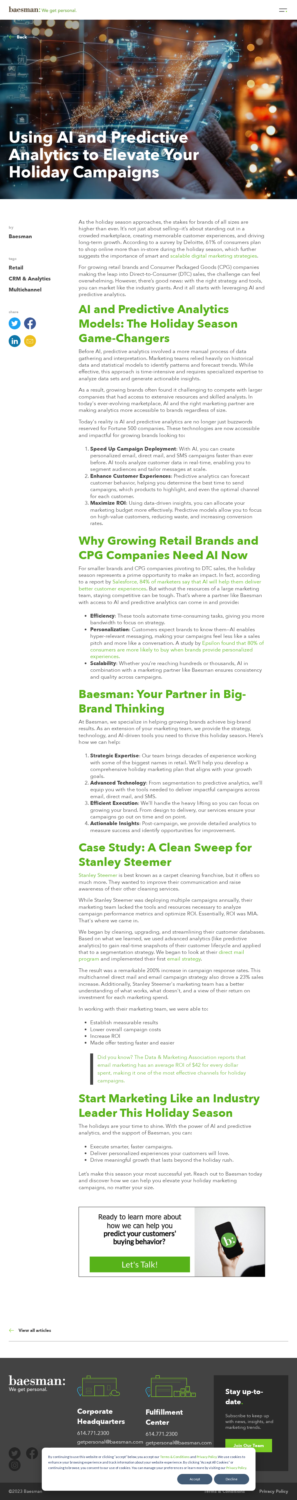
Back (22, 37)
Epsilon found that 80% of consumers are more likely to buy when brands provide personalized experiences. (177, 650)
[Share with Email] (31, 341)
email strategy (184, 959)
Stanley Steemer (99, 875)
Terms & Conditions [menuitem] (224, 1491)
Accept (195, 1479)
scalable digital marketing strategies (213, 256)
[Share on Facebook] (31, 323)
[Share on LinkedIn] (16, 341)
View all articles (35, 1330)
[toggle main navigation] (283, 9)
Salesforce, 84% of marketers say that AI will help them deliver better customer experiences (170, 585)
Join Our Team (248, 1445)
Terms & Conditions (175, 1457)
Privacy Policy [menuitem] (273, 1491)
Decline (232, 1479)
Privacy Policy (207, 1457)
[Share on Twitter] (16, 323)
